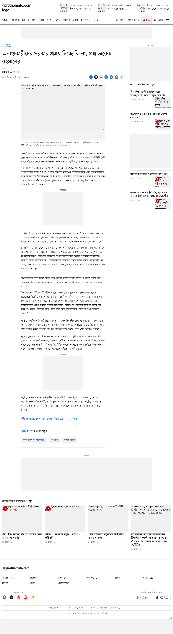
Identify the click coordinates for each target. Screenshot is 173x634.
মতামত (50, 20)
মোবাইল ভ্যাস (63, 583)
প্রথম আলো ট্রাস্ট (92, 578)
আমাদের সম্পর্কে (54, 608)
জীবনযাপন (85, 20)
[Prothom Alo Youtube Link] (26, 597)
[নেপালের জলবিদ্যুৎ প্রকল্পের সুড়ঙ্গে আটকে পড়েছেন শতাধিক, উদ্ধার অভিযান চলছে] (102, 8)
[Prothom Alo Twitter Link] (12, 597)
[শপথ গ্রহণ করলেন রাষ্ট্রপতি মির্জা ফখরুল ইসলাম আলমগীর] (22, 518)
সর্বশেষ (5, 20)
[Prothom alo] (20, 8)
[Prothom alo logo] (15, 569)
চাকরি (75, 20)
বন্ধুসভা (117, 578)
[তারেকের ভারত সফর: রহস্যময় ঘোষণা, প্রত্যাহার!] (163, 124)
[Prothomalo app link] (142, 598)
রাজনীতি (25, 20)
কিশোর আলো (35, 578)
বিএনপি (55, 440)
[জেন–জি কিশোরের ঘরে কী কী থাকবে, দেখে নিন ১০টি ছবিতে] (64, 8)
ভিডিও (95, 20)
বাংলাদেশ (15, 20)
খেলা (58, 20)
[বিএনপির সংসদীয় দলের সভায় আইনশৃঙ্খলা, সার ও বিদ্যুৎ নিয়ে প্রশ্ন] (163, 102)
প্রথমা (32, 583)
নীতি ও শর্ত (91, 608)
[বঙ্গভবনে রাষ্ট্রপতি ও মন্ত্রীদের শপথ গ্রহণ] (163, 181)
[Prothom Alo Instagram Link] (19, 597)
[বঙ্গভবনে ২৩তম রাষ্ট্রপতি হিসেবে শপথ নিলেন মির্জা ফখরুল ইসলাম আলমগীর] (163, 203)
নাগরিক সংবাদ (8, 578)
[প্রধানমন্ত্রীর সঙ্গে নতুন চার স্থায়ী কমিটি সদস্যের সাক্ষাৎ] (108, 518)
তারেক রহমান (69, 440)
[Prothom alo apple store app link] (162, 598)
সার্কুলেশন (79, 608)
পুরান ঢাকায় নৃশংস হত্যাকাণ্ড (34, 440)
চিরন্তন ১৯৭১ (148, 578)
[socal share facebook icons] (91, 78)
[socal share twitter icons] (96, 78)
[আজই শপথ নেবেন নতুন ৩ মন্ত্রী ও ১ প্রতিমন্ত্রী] (65, 518)
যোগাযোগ (103, 608)
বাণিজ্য (41, 20)
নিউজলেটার (115, 608)
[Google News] (32, 598)
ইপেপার (5, 583)
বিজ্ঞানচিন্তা (62, 578)
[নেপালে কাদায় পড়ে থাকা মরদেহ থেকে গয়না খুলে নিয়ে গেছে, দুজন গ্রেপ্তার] (141, 8)
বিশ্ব (33, 20)
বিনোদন (66, 20)
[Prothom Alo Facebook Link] (5, 597)
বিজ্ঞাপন (68, 608)
